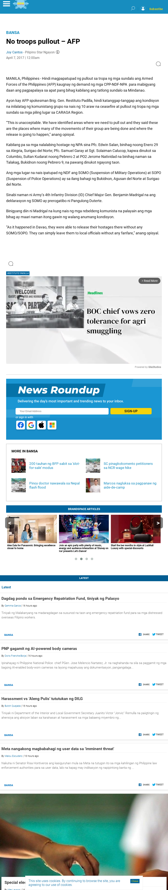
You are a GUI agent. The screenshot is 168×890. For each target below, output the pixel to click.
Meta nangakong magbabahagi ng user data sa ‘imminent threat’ (57, 748)
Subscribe (156, 9)
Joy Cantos (14, 52)
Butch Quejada (12, 706)
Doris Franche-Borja (15, 655)
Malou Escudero (13, 756)
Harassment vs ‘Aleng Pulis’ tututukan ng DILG (42, 698)
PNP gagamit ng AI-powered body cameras (39, 648)
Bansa (12, 32)
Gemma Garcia (13, 605)
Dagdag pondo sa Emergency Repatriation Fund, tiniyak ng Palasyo (60, 598)
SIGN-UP (130, 411)
